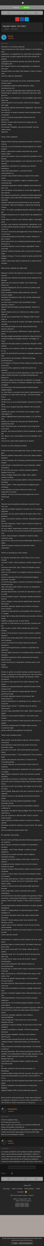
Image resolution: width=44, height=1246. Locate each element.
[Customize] (32, 7)
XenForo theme (20, 1201)
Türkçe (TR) (27, 1185)
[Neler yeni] (41, 7)
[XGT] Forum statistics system (22, 1195)
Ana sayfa (20, 1192)
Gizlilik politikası (29, 1188)
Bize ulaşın (6, 1188)
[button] (36, 7)
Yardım (38, 1188)
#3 (42, 1148)
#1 (42, 43)
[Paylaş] (39, 43)
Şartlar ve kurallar (17, 1188)
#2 (42, 1116)
